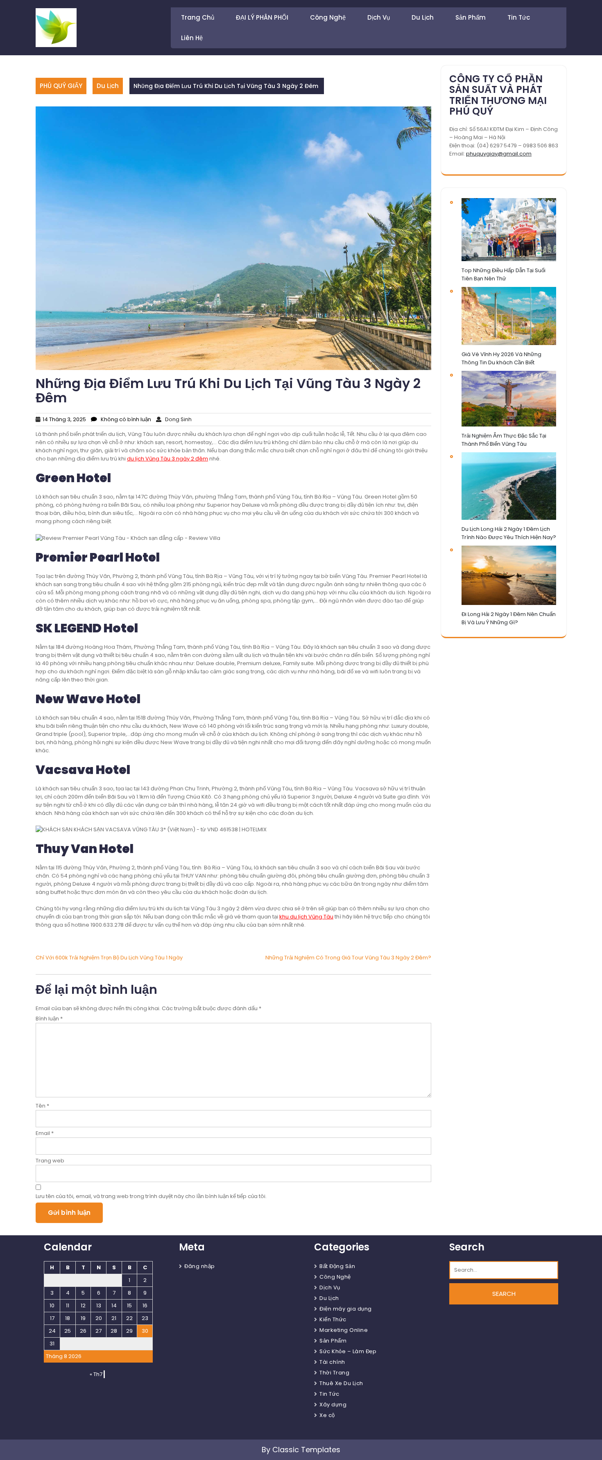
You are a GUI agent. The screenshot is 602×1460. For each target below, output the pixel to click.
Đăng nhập (199, 1266)
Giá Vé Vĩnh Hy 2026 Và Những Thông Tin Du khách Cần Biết (501, 358)
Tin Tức (518, 17)
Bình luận (49, 1018)
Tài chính (332, 1362)
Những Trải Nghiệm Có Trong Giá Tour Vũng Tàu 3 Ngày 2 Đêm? (348, 957)
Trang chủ (197, 17)
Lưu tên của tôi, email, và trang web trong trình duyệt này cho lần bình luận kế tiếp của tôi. (151, 1196)
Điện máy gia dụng (345, 1309)
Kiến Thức (332, 1319)
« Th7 (96, 1374)
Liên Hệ (192, 38)
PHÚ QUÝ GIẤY (61, 85)
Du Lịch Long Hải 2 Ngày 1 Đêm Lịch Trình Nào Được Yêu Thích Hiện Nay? (509, 533)
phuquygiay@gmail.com (499, 154)
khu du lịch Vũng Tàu (306, 917)
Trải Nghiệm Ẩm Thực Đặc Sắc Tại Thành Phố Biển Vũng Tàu (504, 440)
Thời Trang (334, 1373)
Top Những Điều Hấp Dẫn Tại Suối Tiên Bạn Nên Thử (503, 274)
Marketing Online (343, 1330)
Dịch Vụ (378, 17)
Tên (42, 1106)
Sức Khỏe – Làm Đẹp (347, 1351)
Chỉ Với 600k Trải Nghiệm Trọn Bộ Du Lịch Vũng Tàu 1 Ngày (109, 957)
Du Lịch (423, 17)
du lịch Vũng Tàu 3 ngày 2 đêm (167, 459)
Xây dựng (332, 1404)
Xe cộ (327, 1415)
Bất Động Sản (337, 1266)
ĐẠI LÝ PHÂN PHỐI (262, 17)
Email (45, 1133)
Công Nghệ (328, 17)
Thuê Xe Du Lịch (341, 1383)
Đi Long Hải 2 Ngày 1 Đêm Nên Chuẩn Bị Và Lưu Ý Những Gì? (509, 618)
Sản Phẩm (470, 17)
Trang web (50, 1160)
